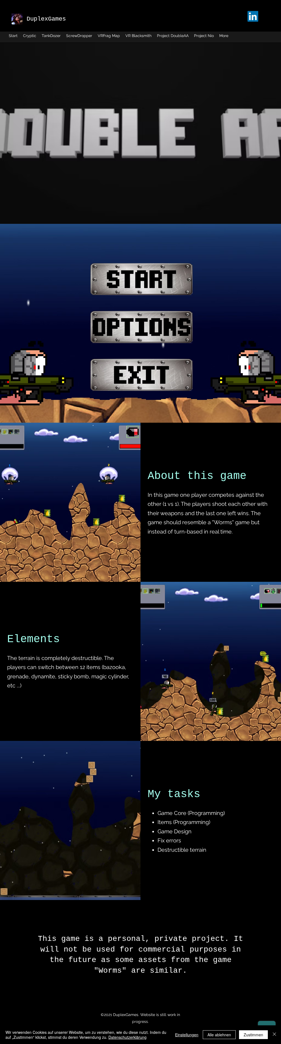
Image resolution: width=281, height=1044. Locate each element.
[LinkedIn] (253, 16)
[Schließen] (274, 1035)
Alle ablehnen (219, 1034)
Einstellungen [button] (186, 1034)
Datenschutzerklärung (127, 1037)
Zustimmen (253, 1034)
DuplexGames (46, 19)
